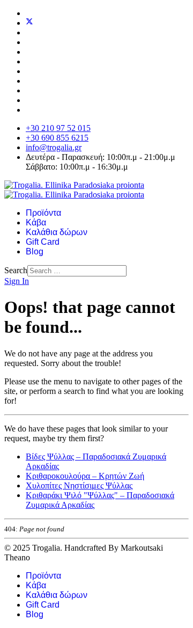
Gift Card (43, 241)
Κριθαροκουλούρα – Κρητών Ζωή (85, 475)
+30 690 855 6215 (57, 137)
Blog (34, 251)
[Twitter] (29, 22)
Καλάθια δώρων (56, 232)
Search (15, 270)
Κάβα (36, 222)
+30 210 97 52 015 (58, 128)
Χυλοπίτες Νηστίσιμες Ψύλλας (79, 485)
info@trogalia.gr (53, 147)
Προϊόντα (43, 212)
